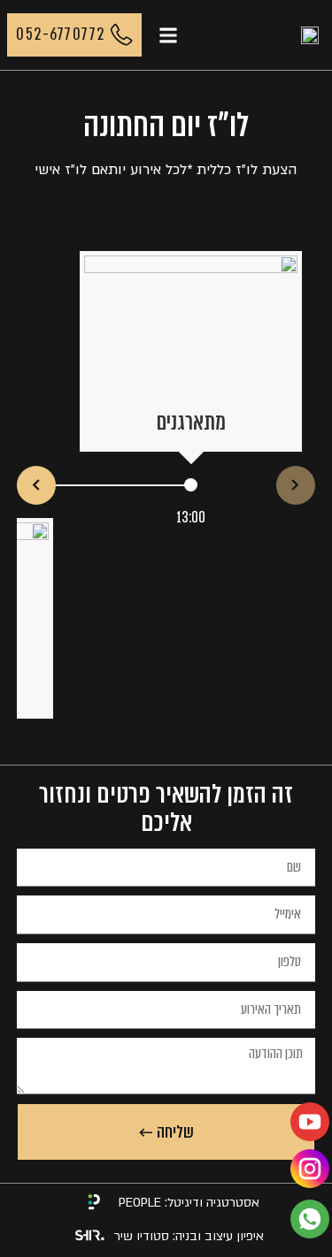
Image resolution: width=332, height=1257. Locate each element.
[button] (167, 35)
